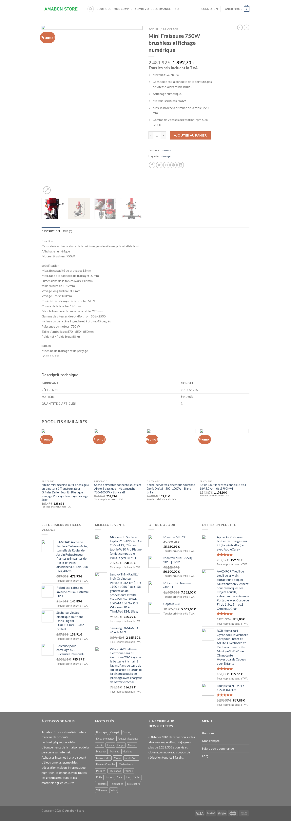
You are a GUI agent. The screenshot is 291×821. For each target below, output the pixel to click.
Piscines (100, 770)
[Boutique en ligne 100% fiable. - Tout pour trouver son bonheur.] (61, 9)
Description (51, 231)
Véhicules (101, 790)
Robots (110, 777)
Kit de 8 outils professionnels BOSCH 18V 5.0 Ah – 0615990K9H (223, 486)
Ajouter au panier (190, 135)
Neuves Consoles (105, 764)
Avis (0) (67, 231)
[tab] (51, 231)
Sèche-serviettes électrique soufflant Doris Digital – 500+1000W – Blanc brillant (171, 488)
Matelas (114, 751)
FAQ (176, 9)
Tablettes (101, 783)
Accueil (153, 29)
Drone (126, 732)
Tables (137, 777)
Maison (132, 745)
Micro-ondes (103, 758)
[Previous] (48, 110)
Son (128, 777)
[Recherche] (90, 9)
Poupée (129, 770)
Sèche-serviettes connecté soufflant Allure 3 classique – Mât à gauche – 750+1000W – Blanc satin (117, 488)
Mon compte (123, 9)
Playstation (115, 770)
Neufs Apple (131, 758)
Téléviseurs (133, 783)
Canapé (114, 732)
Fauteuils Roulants (128, 738)
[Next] (135, 110)
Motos (117, 758)
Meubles (127, 751)
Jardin (99, 745)
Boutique (104, 9)
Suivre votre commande (153, 9)
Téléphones (116, 783)
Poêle (99, 777)
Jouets (110, 745)
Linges (121, 745)
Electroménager (105, 738)
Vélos (113, 790)
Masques (101, 751)
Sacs (119, 777)
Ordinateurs (126, 764)
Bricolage (170, 29)
